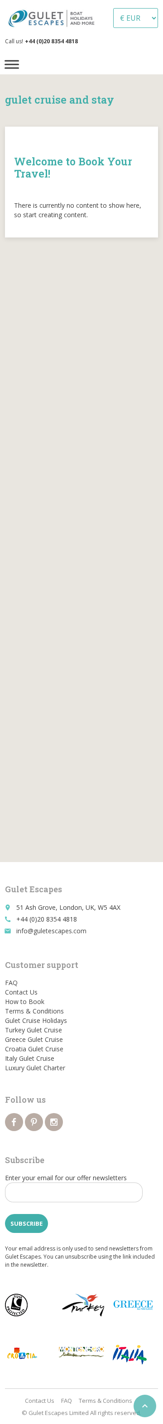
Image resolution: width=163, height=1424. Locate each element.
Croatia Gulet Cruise (34, 1049)
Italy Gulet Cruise (29, 1058)
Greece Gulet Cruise (34, 1039)
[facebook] (14, 1122)
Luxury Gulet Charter (35, 1067)
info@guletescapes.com (51, 931)
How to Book (24, 1001)
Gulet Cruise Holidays (36, 1020)
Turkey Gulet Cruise (33, 1030)
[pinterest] (34, 1122)
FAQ (11, 982)
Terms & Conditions (34, 1011)
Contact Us (21, 992)
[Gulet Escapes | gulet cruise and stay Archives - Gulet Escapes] (53, 18)
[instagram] (54, 1122)
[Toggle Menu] (12, 64)
